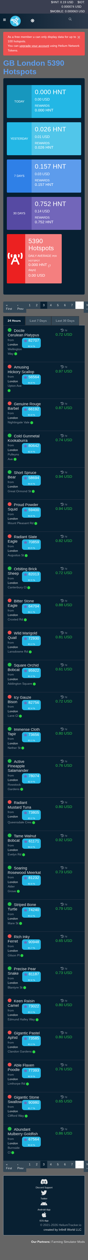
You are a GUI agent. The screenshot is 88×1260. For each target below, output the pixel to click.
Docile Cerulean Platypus (23, 333)
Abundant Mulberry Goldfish (23, 1131)
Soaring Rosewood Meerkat (24, 870)
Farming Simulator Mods (68, 1241)
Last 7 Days (38, 320)
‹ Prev (20, 307)
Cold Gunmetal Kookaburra (24, 438)
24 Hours (14, 320)
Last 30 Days (65, 320)
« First (9, 307)
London (13, 344)
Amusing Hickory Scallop (21, 369)
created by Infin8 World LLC (62, 1229)
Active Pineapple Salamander (18, 766)
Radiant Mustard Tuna (19, 805)
